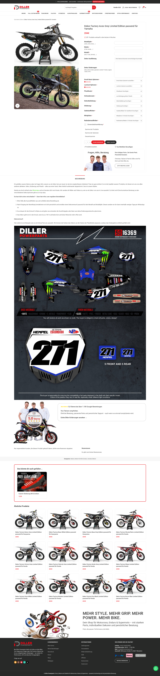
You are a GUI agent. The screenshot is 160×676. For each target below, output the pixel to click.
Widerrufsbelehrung (86, 652)
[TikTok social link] (27, 662)
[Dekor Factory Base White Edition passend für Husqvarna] (63, 519)
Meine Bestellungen (53, 648)
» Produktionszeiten (90, 147)
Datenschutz (84, 661)
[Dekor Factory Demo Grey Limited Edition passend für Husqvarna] (29, 519)
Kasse (49, 655)
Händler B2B (117, 7)
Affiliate (83, 658)
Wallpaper (50, 661)
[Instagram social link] (18, 662)
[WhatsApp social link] (24, 662)
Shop (49, 658)
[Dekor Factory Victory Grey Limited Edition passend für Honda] (29, 551)
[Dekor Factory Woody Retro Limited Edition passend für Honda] (130, 519)
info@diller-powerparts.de (125, 649)
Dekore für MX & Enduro (81, 458)
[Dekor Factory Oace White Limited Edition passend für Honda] (29, 584)
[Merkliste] (139, 7)
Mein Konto (51, 645)
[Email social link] (15, 662)
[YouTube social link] (21, 662)
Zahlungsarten (85, 645)
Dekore (22, 19)
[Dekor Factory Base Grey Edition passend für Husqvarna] (96, 519)
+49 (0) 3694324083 (62, 1)
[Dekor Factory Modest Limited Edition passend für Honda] (63, 584)
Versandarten (85, 648)
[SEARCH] (94, 7)
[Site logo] (21, 7)
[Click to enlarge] (17, 106)
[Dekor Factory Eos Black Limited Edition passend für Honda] (96, 584)
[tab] (80, 177)
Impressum (84, 664)
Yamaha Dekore (92, 458)
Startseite (16, 19)
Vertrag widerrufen (122, 660)
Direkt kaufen (111, 142)
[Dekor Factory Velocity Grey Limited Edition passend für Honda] (63, 551)
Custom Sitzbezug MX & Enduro (29, 494)
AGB (82, 655)
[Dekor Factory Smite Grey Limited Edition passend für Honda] (96, 551)
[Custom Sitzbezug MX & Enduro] (32, 481)
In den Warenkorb (98, 142)
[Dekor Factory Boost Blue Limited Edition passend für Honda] (130, 584)
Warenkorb (51, 652)
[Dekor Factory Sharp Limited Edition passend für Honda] (130, 551)
